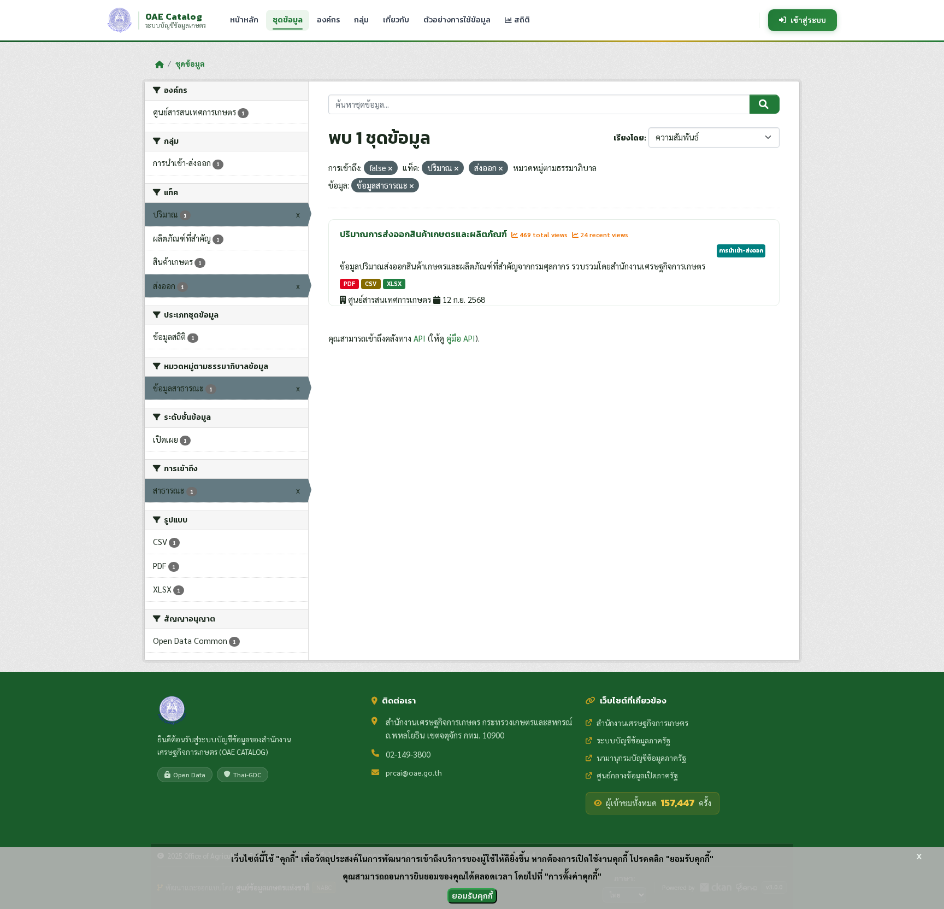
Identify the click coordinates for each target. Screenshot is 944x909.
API (420, 338)
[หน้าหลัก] (159, 64)
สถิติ (521, 20)
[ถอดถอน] (390, 169)
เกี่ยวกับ (396, 20)
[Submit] (765, 104)
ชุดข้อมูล (288, 20)
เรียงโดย (628, 138)
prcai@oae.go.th (414, 772)
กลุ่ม (361, 20)
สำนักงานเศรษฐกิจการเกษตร (642, 723)
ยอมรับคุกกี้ (472, 895)
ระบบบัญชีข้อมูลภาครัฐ (633, 740)
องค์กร (328, 20)
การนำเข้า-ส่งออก (741, 250)
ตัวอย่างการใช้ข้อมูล (457, 20)
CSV (370, 283)
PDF (349, 283)
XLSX (394, 283)
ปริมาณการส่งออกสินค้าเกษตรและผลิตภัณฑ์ (424, 234)
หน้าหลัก (244, 20)
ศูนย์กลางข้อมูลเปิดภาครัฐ (637, 775)
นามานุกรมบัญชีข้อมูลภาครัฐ (641, 758)
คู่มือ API (460, 338)
